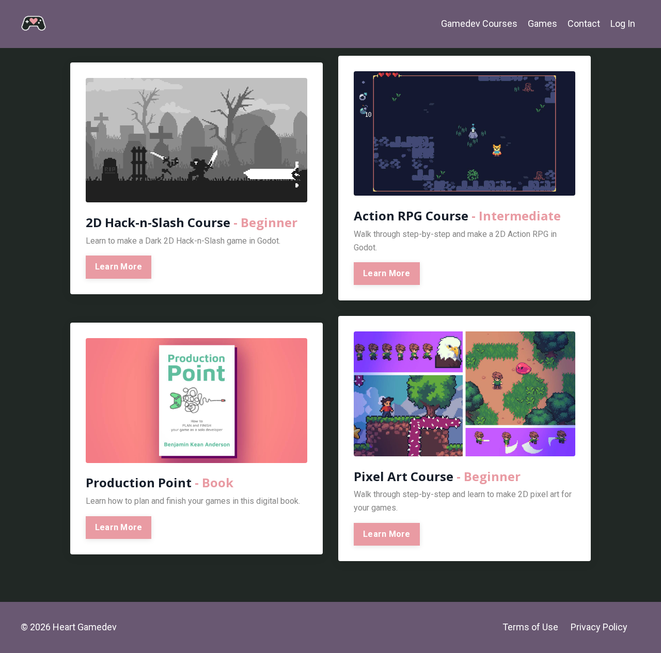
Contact (584, 23)
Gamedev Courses (479, 23)
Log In (622, 23)
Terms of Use (530, 627)
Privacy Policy (599, 627)
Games (542, 23)
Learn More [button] (119, 267)
